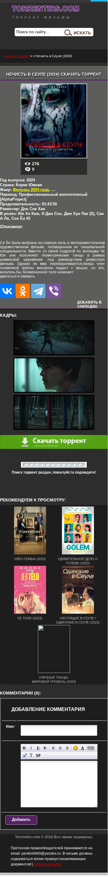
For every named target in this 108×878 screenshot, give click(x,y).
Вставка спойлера (38, 755)
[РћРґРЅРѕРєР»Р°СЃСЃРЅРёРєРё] (23, 291)
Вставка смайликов (75, 748)
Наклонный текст (31, 748)
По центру (60, 748)
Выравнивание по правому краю (67, 748)
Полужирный (24, 748)
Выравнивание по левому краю (53, 748)
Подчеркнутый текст (38, 748)
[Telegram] (38, 291)
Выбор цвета (82, 748)
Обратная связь (47, 864)
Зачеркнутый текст (45, 748)
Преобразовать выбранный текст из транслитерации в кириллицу (31, 755)
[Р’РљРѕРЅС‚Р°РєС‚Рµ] (7, 291)
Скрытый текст (90, 748)
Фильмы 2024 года (31, 189)
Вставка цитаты (24, 755)
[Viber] (54, 291)
